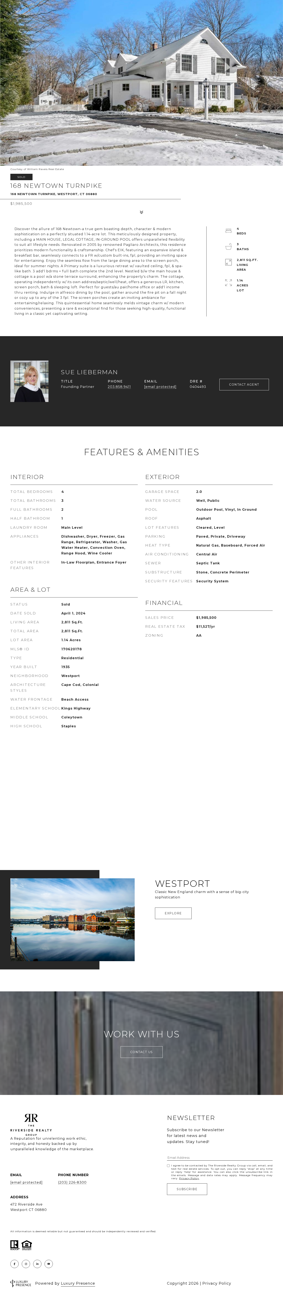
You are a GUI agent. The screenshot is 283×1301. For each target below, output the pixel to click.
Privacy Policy (189, 1178)
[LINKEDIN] (37, 1264)
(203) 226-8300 (72, 1182)
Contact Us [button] (141, 1052)
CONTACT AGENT (244, 384)
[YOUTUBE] (49, 1264)
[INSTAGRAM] (26, 1264)
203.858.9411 (119, 387)
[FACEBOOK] (14, 1264)
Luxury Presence (78, 1283)
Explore (173, 913)
